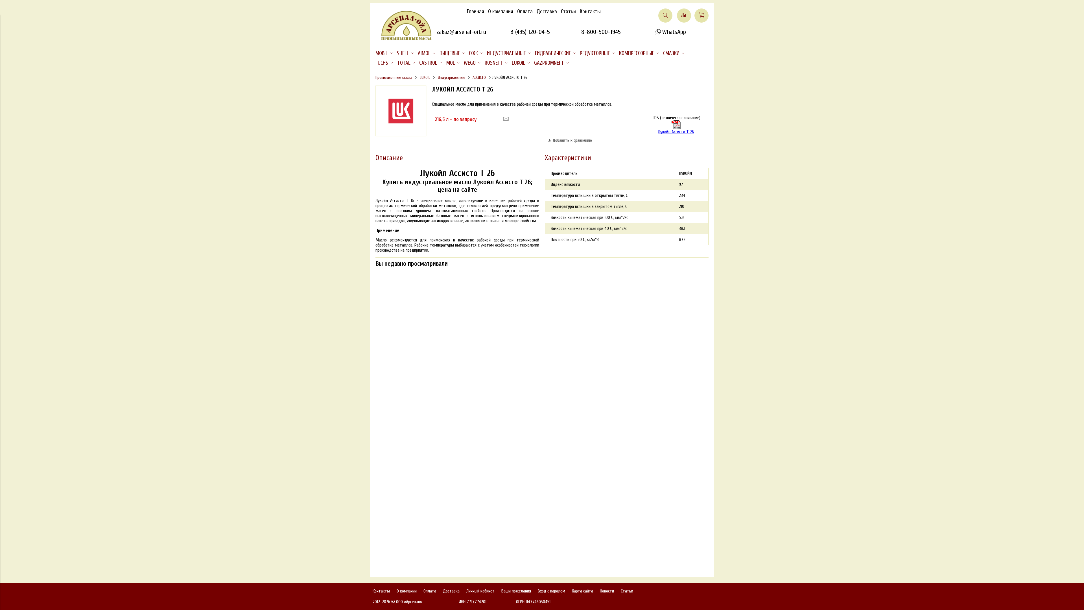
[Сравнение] (684, 15)
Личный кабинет (480, 591)
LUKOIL (425, 77)
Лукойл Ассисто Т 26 (676, 131)
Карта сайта (582, 591)
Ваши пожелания (516, 591)
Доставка (547, 11)
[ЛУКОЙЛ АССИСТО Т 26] (400, 134)
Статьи (568, 11)
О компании (500, 11)
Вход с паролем (551, 591)
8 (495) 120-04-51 (531, 32)
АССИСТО (479, 77)
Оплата (525, 11)
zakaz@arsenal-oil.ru (461, 32)
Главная (475, 11)
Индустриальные (451, 77)
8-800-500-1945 (601, 32)
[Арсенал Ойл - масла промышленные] (403, 39)
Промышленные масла (393, 77)
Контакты (590, 11)
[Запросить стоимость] (506, 119)
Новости (607, 591)
